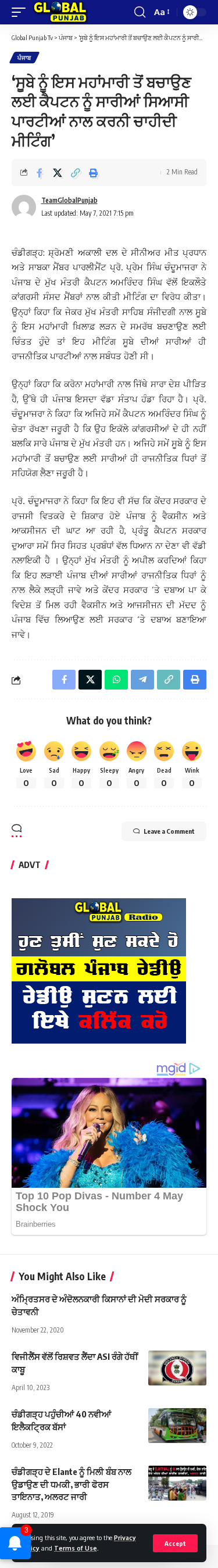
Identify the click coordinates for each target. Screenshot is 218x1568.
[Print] (93, 172)
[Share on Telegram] (142, 680)
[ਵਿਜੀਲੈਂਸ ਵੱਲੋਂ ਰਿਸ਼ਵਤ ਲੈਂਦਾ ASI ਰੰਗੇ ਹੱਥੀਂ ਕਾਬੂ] (177, 1368)
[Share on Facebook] (39, 172)
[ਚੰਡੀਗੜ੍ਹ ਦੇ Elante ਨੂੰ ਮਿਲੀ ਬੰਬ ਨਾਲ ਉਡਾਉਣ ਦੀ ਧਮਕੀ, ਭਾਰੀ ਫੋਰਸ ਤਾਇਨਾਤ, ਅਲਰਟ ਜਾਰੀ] (177, 1483)
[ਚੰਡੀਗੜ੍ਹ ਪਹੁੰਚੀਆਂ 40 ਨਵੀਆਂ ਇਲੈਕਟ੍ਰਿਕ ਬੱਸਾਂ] (177, 1425)
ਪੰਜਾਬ (24, 57)
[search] (139, 12)
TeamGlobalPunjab (69, 200)
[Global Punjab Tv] (60, 12)
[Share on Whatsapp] (116, 680)
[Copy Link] (75, 172)
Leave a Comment (169, 831)
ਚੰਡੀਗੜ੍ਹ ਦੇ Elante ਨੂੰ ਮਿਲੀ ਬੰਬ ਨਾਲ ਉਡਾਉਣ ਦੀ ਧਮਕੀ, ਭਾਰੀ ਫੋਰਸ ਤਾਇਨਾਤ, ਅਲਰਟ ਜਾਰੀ (71, 1484)
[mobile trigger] (21, 12)
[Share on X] (57, 172)
